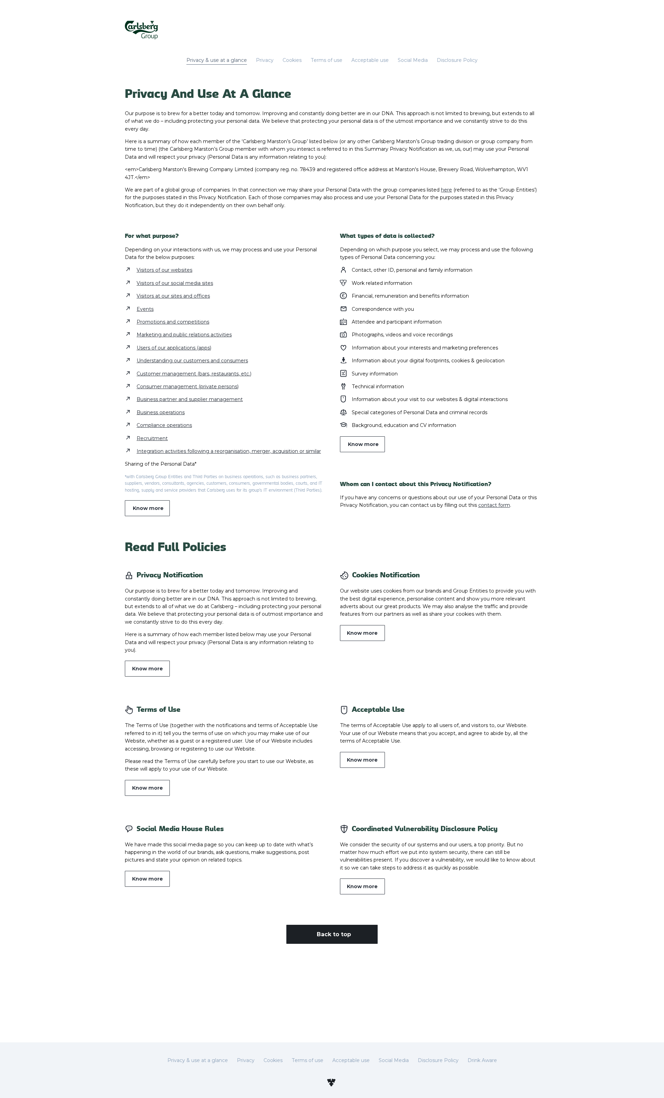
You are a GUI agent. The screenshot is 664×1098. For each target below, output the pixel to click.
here (446, 190)
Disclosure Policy (457, 60)
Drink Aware (482, 1060)
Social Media (413, 60)
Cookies (292, 60)
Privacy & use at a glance (216, 60)
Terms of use (326, 60)
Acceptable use (370, 60)
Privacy (265, 60)
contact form (494, 505)
